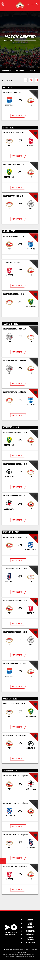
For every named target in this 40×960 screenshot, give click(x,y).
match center (17, 116)
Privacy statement (10, 956)
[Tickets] (32, 4)
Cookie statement (20, 956)
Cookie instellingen (29, 956)
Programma (7, 71)
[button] (3, 861)
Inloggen (37, 4)
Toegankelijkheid (19, 954)
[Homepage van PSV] (20, 5)
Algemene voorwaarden (8, 954)
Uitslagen (20, 71)
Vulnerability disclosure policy (30, 954)
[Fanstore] (28, 4)
